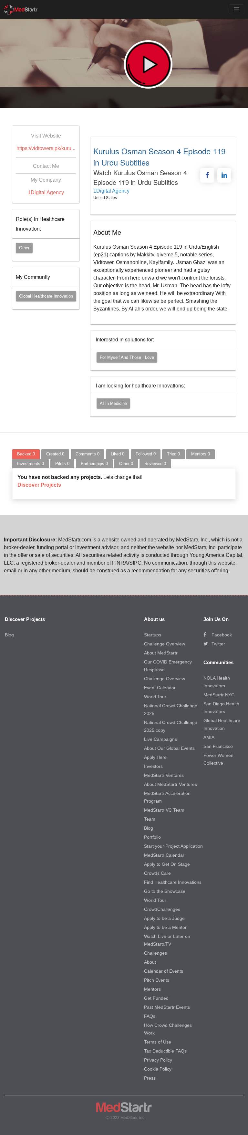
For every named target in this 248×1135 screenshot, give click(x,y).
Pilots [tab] (62, 463)
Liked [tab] (117, 454)
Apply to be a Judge (164, 918)
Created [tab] (55, 454)
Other (24, 247)
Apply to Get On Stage (167, 864)
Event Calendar (160, 687)
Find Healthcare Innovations (173, 882)
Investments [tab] (30, 463)
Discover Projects (39, 485)
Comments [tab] (87, 454)
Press (150, 1078)
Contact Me (46, 166)
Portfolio (152, 837)
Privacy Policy (158, 1060)
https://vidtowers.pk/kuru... (45, 148)
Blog (9, 634)
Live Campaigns (160, 739)
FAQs (149, 1016)
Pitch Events (156, 980)
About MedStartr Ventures (170, 784)
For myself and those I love (127, 357)
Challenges (155, 953)
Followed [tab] (146, 454)
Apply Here (155, 757)
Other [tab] (126, 463)
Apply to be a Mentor (165, 927)
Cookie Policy (157, 1069)
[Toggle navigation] (236, 9)
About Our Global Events (169, 748)
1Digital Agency (46, 192)
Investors (153, 766)
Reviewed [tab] (155, 463)
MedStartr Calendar (164, 855)
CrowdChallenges (162, 909)
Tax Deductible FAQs (165, 1051)
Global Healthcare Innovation (46, 296)
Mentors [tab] (200, 454)
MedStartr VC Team (164, 810)
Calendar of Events (163, 971)
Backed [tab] (26, 454)
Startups (152, 634)
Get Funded (156, 998)
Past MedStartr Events (167, 1007)
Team (149, 819)
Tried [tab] (173, 454)
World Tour (155, 696)
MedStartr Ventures (164, 775)
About (150, 962)
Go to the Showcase (164, 891)
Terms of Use (157, 1041)
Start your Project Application (173, 846)
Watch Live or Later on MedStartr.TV (167, 940)
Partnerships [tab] (94, 463)
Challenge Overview (164, 643)
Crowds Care (157, 873)
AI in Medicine (113, 403)
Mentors (152, 989)
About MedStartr (161, 652)
